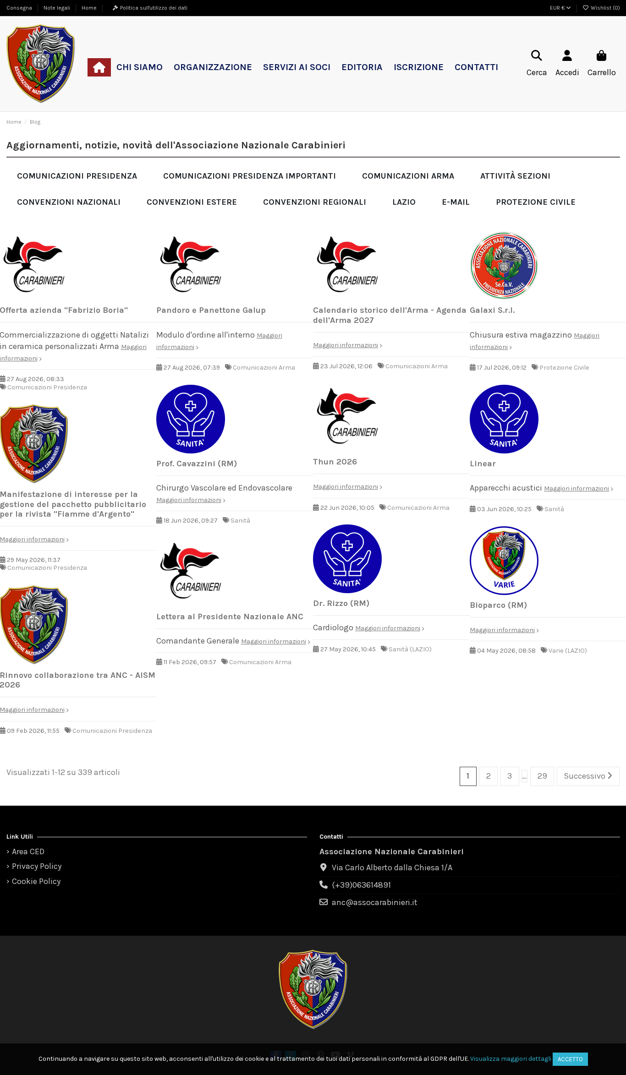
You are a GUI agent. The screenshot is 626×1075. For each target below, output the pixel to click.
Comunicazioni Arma (408, 176)
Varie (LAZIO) (568, 651)
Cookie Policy (36, 881)
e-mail (456, 202)
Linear (483, 463)
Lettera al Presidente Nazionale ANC (229, 616)
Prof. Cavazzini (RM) (196, 463)
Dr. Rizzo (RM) (341, 603)
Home (89, 8)
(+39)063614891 (361, 885)
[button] (139, 67)
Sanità (240, 520)
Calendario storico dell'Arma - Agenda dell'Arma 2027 (390, 315)
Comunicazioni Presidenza (77, 176)
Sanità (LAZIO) (410, 649)
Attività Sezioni (515, 176)
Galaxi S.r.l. (492, 310)
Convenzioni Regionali (314, 202)
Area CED (28, 851)
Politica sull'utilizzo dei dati (153, 8)
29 (542, 776)
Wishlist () (604, 8)
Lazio (404, 202)
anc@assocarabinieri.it (374, 902)
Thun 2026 (335, 462)
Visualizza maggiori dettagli (510, 1059)
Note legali (57, 8)
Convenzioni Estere (192, 202)
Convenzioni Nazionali (69, 202)
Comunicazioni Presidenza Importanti (249, 176)
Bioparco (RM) (498, 605)
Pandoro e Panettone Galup (211, 310)
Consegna (19, 8)
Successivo (585, 776)
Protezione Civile (536, 202)
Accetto (570, 1059)
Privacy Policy (36, 866)
